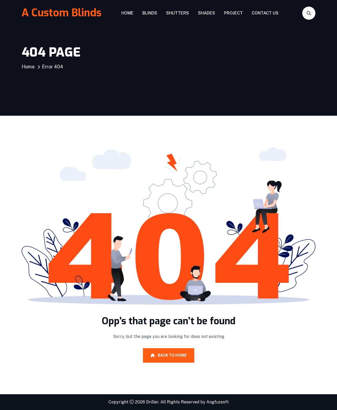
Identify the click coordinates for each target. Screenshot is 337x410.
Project (233, 13)
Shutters (177, 13)
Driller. (152, 401)
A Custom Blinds (61, 13)
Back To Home (172, 355)
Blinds (149, 13)
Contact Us (265, 13)
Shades (206, 13)
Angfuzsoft (217, 401)
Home (127, 13)
